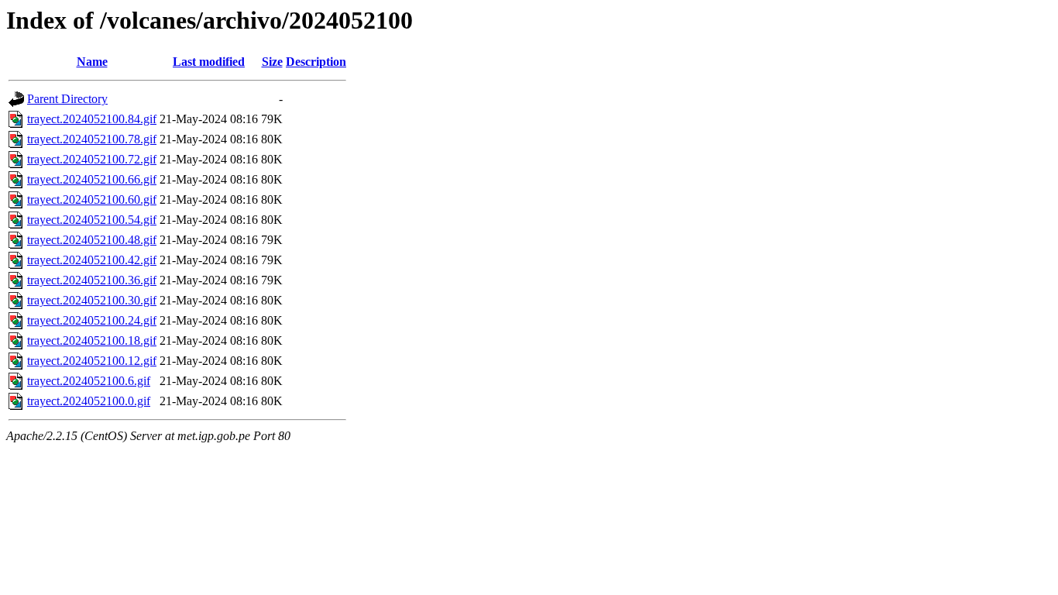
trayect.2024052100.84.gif (91, 119)
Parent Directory (67, 98)
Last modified (209, 61)
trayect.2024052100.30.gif (91, 300)
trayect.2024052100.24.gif (91, 320)
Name (92, 61)
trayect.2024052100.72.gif (91, 159)
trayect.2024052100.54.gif (91, 219)
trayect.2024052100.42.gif (91, 260)
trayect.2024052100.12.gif (91, 360)
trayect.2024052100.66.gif (91, 179)
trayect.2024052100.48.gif (91, 239)
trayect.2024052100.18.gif (91, 340)
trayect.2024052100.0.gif (88, 401)
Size (272, 61)
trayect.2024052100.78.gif (91, 139)
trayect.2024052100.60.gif (91, 199)
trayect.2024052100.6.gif (88, 380)
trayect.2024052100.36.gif (91, 280)
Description (316, 61)
